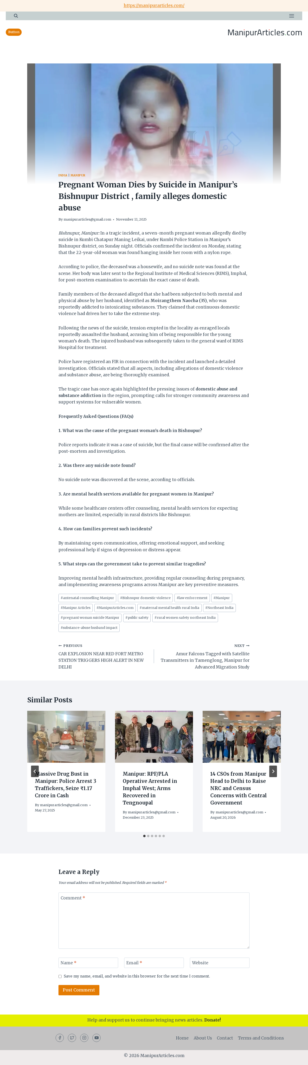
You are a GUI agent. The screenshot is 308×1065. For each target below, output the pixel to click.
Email (134, 963)
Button (13, 32)
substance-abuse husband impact (89, 628)
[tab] (144, 836)
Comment (73, 898)
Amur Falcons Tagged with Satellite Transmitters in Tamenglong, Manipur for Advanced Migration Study (205, 657)
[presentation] (66, 737)
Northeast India (219, 608)
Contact (225, 1038)
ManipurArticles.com (115, 608)
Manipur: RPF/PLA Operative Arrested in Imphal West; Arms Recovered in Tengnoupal (150, 788)
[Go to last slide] (35, 771)
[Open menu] (291, 16)
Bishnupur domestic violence (145, 598)
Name (69, 963)
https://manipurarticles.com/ (154, 5)
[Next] (273, 771)
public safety (136, 618)
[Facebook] (60, 1038)
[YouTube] (96, 1038)
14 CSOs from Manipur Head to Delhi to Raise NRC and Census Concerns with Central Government (238, 788)
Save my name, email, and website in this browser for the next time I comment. (137, 976)
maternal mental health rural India (169, 608)
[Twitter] (72, 1038)
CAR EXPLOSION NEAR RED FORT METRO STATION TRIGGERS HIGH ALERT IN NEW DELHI (101, 657)
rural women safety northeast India (185, 618)
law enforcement (192, 598)
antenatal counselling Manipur (87, 598)
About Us (203, 1038)
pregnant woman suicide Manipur (90, 618)
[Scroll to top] (296, 1058)
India (62, 175)
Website (200, 963)
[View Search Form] (16, 16)
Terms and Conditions (261, 1038)
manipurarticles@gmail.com (87, 219)
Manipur (78, 175)
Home (182, 1038)
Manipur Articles (75, 608)
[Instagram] (84, 1038)
